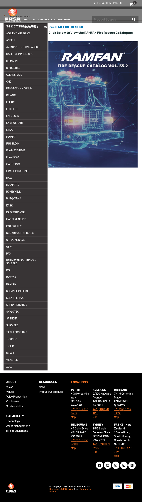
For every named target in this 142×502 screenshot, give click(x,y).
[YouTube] (115, 465)
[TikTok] (124, 465)
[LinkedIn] (132, 465)
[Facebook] (99, 465)
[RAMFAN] (92, 104)
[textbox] (111, 19)
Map (73, 417)
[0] (131, 5)
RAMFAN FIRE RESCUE (66, 27)
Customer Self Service (61, 489)
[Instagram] (107, 465)
